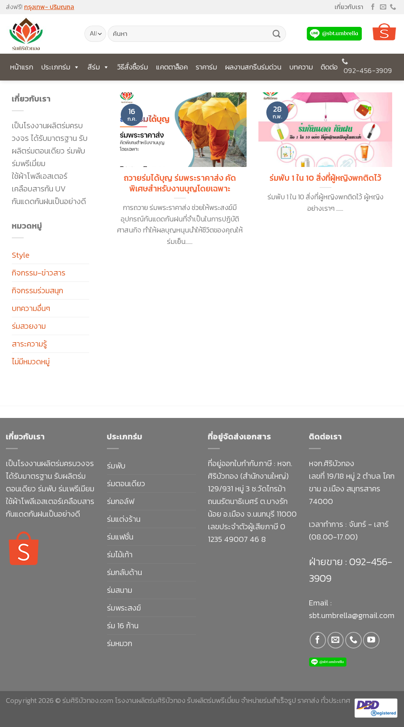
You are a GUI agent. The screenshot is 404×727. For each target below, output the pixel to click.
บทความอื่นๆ (31, 308)
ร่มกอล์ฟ (120, 501)
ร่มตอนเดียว (126, 483)
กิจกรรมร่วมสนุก (37, 290)
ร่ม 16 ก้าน (122, 625)
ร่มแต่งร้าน (123, 519)
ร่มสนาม (119, 590)
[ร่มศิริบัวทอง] (39, 34)
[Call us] (393, 7)
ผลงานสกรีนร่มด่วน (253, 67)
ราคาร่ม (206, 67)
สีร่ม (94, 67)
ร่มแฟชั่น (120, 537)
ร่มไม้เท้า (120, 554)
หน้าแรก (21, 67)
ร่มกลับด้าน (124, 572)
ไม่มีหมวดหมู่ (31, 361)
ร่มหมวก (119, 643)
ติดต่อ (329, 67)
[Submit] (276, 34)
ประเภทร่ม (55, 67)
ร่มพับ (116, 466)
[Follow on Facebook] (373, 7)
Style (21, 255)
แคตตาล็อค (172, 67)
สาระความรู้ (29, 344)
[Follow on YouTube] (371, 640)
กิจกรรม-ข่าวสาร (38, 273)
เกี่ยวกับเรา (349, 6)
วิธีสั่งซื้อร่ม (132, 67)
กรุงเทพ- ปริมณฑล (49, 6)
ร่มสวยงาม (29, 326)
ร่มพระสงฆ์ (124, 608)
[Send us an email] (383, 7)
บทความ (301, 67)
